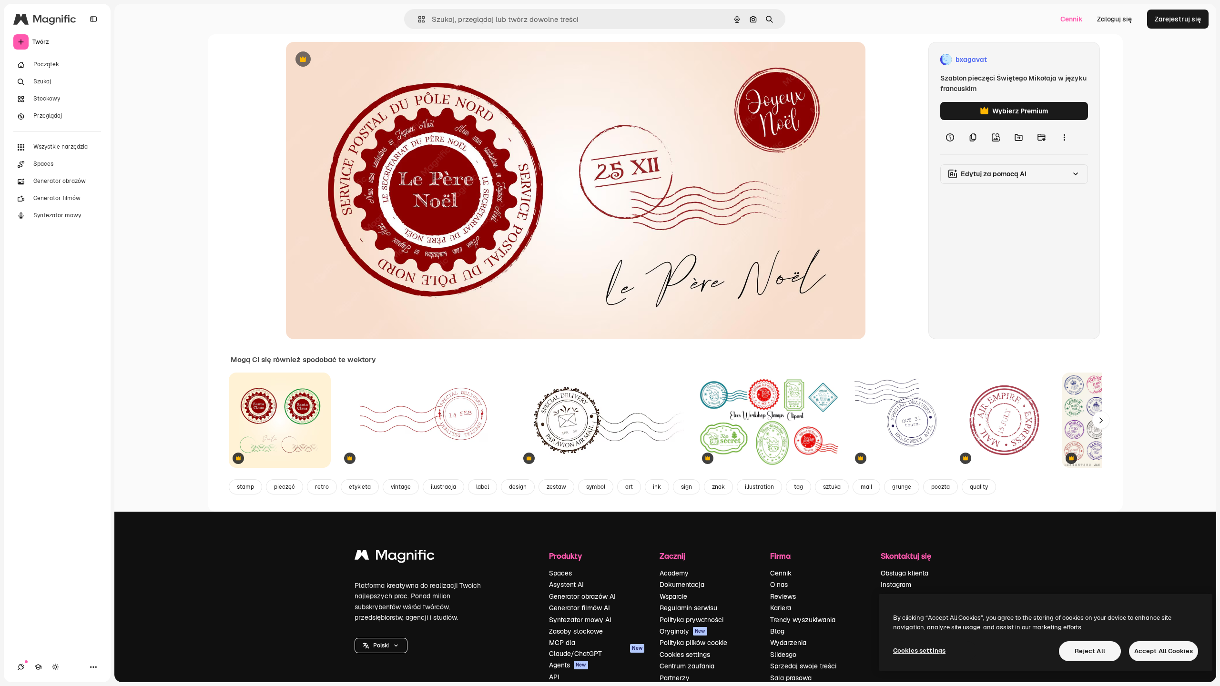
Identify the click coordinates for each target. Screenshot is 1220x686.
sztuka (832, 487)
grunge (901, 487)
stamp (245, 487)
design (518, 487)
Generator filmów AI (579, 608)
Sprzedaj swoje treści (803, 666)
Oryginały (682, 631)
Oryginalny (352, 59)
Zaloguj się (1114, 19)
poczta (940, 487)
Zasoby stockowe (576, 631)
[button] (381, 645)
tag (798, 487)
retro (322, 487)
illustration (759, 487)
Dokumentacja (682, 584)
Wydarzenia (788, 642)
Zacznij (672, 556)
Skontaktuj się (906, 556)
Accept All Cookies (1163, 651)
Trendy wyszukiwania (802, 619)
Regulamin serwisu (688, 608)
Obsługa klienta (904, 573)
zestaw (556, 487)
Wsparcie (673, 596)
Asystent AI (566, 584)
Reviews (783, 596)
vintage (401, 487)
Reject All (1090, 651)
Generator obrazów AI (582, 596)
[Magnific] (395, 557)
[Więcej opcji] (1064, 137)
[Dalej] (1100, 420)
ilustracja (443, 487)
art (629, 487)
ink (657, 487)
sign (686, 487)
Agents (567, 665)
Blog (777, 631)
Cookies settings (685, 654)
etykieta (360, 487)
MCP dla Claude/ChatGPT (595, 647)
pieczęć (284, 487)
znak (718, 487)
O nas (779, 584)
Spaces (560, 573)
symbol (595, 487)
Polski (381, 645)
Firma (780, 556)
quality (979, 487)
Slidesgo (783, 654)
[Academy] (38, 667)
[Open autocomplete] (418, 19)
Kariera (780, 608)
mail (866, 487)
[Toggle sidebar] (93, 19)
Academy (674, 573)
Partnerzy (675, 678)
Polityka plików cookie (693, 642)
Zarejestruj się (1178, 19)
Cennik (1071, 19)
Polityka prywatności (691, 619)
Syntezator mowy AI (580, 619)
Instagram (896, 584)
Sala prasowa (791, 678)
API (554, 677)
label (482, 487)
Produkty (565, 556)
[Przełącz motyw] (55, 667)
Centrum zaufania (687, 666)
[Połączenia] (21, 667)
